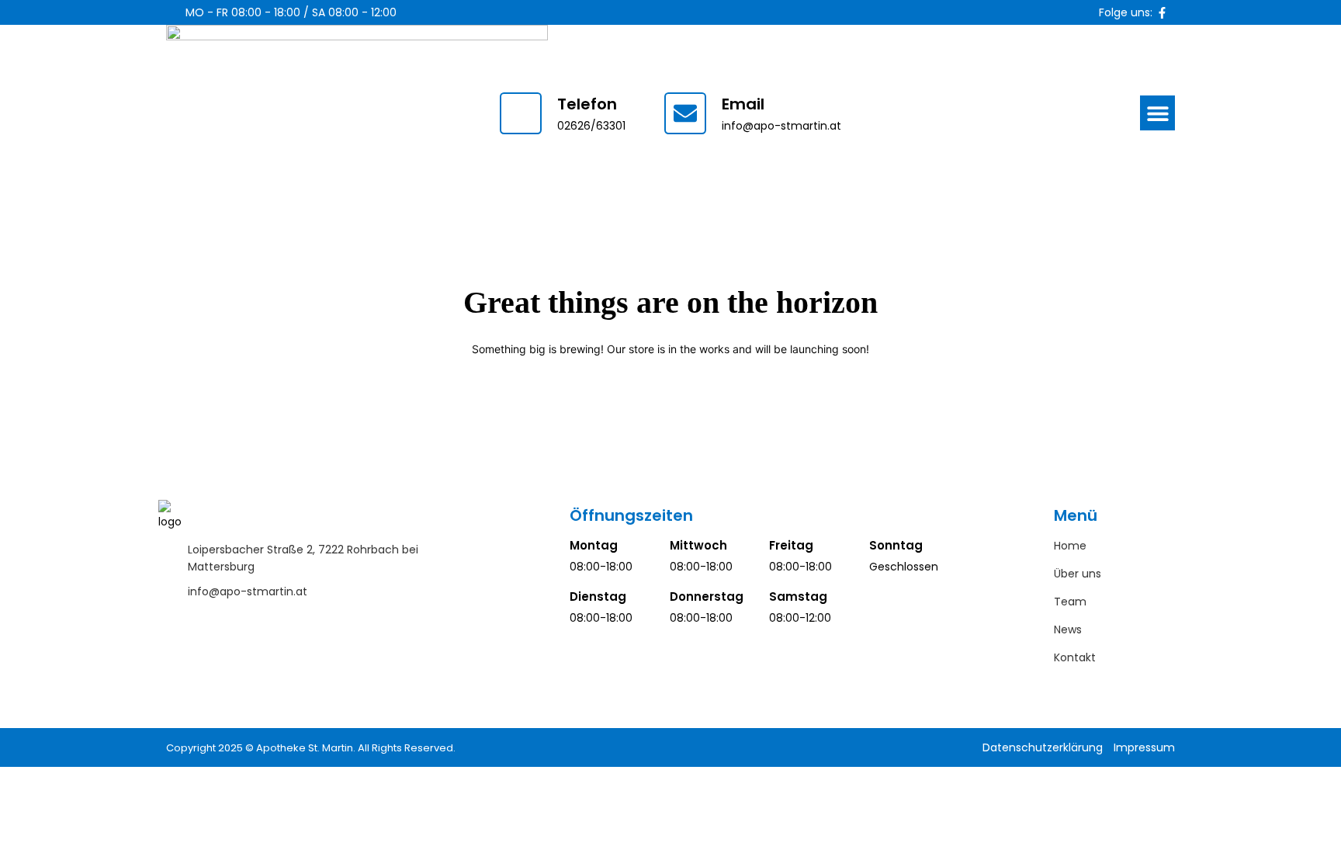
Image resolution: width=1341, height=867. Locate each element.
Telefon (587, 104)
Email (743, 104)
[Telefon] (521, 113)
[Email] (685, 113)
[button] (1157, 112)
